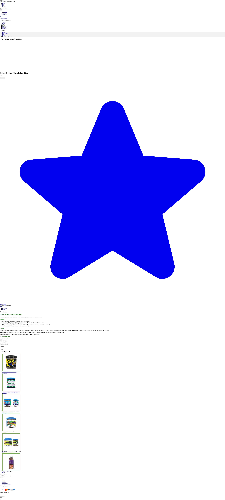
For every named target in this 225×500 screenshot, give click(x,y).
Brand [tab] (3, 309)
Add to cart (4, 393)
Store (3, 480)
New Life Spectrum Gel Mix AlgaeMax (9, 392)
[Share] (2, 496)
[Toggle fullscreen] (1, 496)
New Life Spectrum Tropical (7, 431)
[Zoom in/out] (0, 496)
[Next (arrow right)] (1, 497)
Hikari (5, 305)
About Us (4, 482)
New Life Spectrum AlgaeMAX (8, 451)
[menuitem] (3, 3)
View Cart (2, 18)
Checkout (5, 18)
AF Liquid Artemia (6, 471)
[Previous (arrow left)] (0, 497)
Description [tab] (4, 308)
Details (3, 472)
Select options (5, 373)
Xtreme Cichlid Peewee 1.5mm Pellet (9, 372)
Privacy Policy (5, 483)
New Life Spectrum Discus (7, 411)
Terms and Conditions (6, 484)
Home (3, 479)
